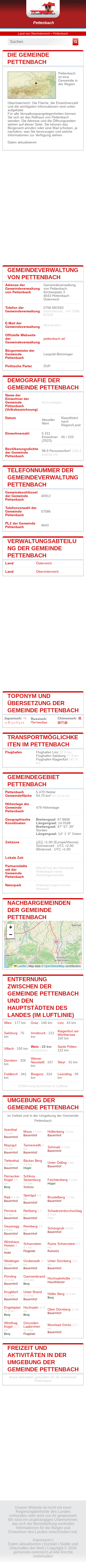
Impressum (42, 1540)
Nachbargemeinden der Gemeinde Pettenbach (38, 910)
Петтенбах (39, 722)
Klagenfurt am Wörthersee (68, 1033)
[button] (10, 927)
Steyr (61, 1062)
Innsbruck (38, 1033)
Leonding (65, 1074)
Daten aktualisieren (22, 142)
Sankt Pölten (67, 1046)
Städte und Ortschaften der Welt (44, 1546)
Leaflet (21, 966)
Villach (9, 1048)
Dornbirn (10, 1060)
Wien (8, 1023)
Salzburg (10, 1033)
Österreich (44, 563)
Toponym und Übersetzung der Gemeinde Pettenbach (43, 703)
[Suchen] (75, 41)
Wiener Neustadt (37, 1060)
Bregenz (37, 1074)
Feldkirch (11, 1074)
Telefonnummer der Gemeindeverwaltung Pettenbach (42, 477)
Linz (61, 1023)
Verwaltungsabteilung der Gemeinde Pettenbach (41, 548)
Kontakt (50, 1544)
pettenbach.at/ (54, 339)
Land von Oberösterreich (34, 33)
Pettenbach (43, 23)
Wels (35, 1046)
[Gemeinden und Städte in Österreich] (43, 9)
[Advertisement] (43, 208)
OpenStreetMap (54, 966)
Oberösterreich (47, 571)
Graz (34, 1023)
